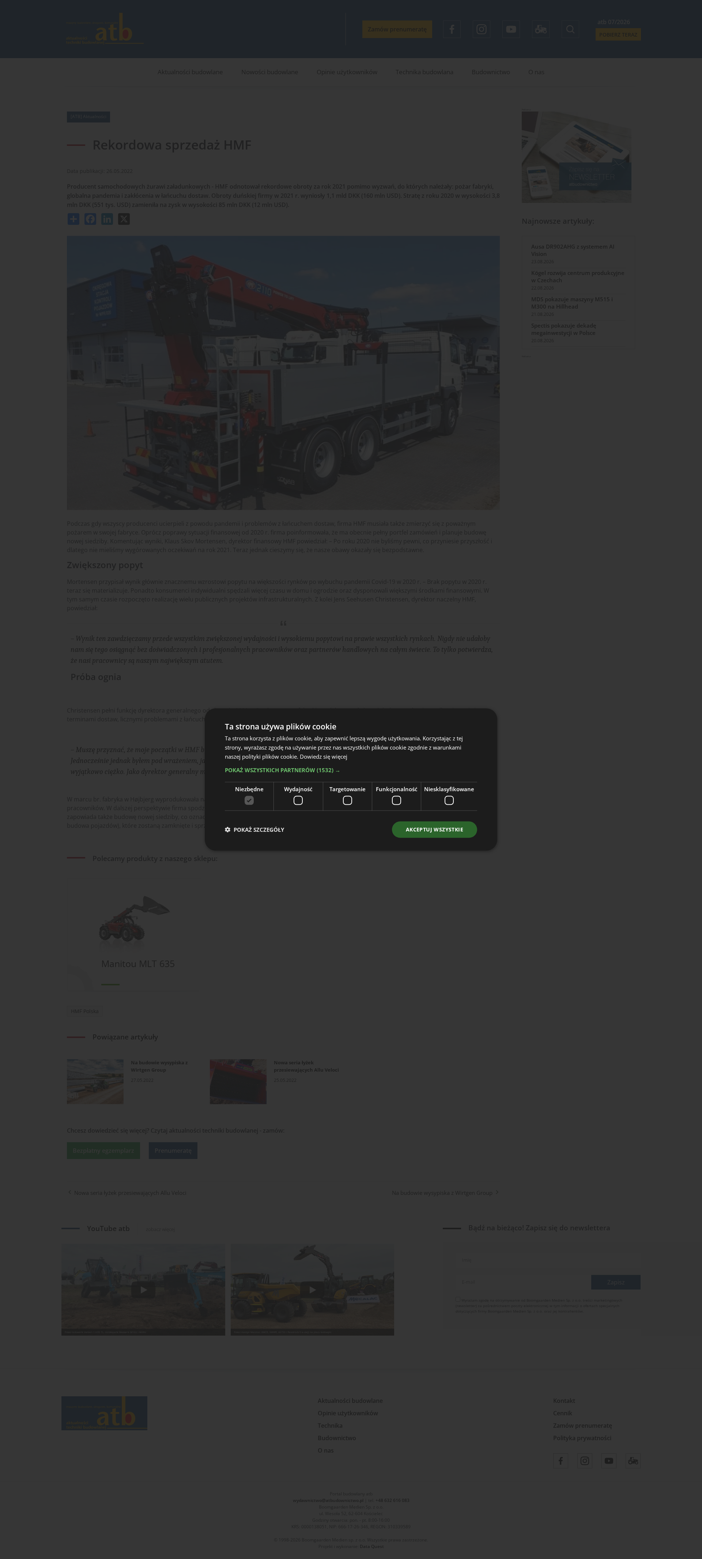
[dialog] (351, 779)
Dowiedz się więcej (323, 756)
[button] (351, 769)
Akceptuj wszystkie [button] (434, 829)
